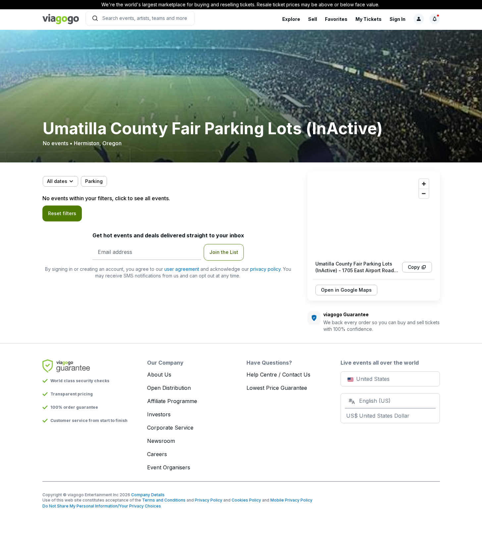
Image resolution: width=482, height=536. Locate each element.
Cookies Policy (246, 500)
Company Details (148, 494)
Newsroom (161, 441)
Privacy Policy (208, 500)
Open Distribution (169, 388)
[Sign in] (418, 19)
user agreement (181, 269)
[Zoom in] (424, 184)
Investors (159, 414)
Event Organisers (168, 467)
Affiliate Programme (172, 401)
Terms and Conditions (164, 500)
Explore (291, 19)
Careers (157, 454)
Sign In (397, 19)
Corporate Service (170, 427)
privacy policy (265, 269)
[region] (373, 215)
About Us (159, 374)
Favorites (336, 19)
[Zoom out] (424, 193)
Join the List (223, 252)
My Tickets (368, 19)
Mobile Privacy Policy (291, 500)
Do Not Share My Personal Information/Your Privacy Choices (101, 506)
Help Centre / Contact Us (278, 374)
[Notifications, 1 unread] (434, 19)
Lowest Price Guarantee (276, 388)
